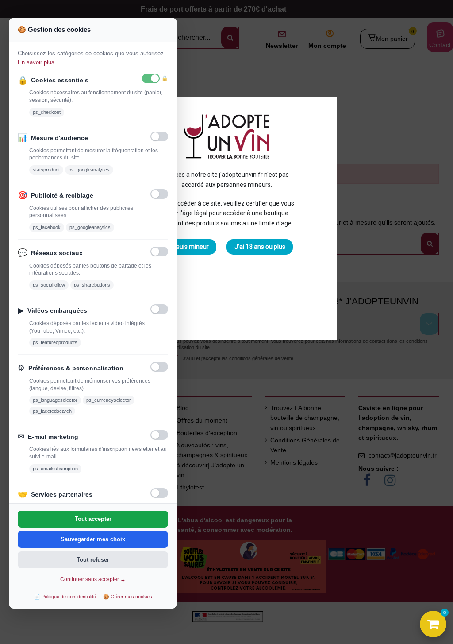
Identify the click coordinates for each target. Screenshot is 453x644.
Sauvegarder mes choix (93, 539)
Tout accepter (93, 519)
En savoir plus (36, 62)
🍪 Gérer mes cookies (127, 596)
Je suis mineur (188, 246)
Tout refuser (93, 559)
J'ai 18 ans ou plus (259, 246)
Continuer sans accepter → (93, 579)
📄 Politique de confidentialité (65, 596)
